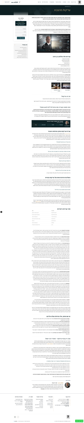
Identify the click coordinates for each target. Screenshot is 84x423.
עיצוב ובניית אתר (20, 421)
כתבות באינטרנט (50, 403)
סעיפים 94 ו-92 (67, 133)
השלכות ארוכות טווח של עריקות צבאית (21, 53)
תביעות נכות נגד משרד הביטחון (39, 400)
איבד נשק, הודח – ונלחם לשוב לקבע (29, 410)
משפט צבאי (41, 401)
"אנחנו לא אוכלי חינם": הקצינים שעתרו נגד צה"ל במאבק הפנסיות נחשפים (29, 403)
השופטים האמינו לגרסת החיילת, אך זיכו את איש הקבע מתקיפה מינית (29, 407)
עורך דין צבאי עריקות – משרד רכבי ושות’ (21, 57)
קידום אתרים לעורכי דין (26, 421)
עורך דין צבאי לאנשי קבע (39, 404)
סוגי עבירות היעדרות (24, 54)
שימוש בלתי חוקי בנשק (18, 403)
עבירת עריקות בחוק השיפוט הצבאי (22, 51)
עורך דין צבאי (38, 201)
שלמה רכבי (60, 383)
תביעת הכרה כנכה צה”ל (39, 407)
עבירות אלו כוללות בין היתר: (23, 47)
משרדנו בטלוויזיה (50, 404)
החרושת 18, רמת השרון (62, 399)
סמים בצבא (41, 406)
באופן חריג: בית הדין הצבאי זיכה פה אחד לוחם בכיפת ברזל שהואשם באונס (28, 400)
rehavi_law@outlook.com (62, 400)
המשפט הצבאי (50, 344)
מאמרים (51, 406)
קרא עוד (42, 389)
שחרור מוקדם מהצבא (19, 399)
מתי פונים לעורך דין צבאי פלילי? (18, 401)
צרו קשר (51, 407)
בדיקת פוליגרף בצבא (19, 404)
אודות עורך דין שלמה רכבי (49, 401)
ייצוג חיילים (41, 403)
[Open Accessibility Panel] (1, 212)
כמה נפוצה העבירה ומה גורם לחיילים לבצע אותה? (20, 50)
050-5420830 (64, 402)
